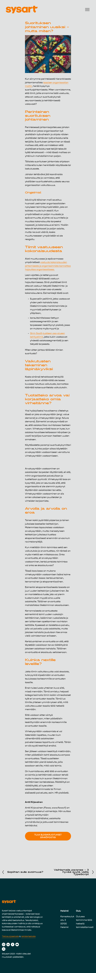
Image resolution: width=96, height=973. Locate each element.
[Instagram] (3, 944)
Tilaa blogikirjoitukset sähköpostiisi (48, 836)
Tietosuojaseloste (10, 936)
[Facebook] (12, 944)
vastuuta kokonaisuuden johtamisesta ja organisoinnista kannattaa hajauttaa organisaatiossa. (48, 266)
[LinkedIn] (8, 944)
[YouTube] (17, 944)
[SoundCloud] (3, 949)
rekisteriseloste (28, 936)
